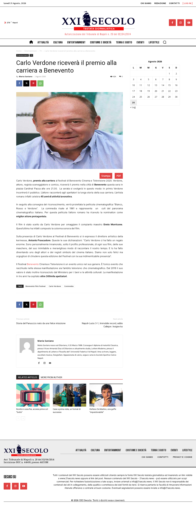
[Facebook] (172, 22)
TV (41, 51)
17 (133, 91)
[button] (164, 42)
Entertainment (30, 51)
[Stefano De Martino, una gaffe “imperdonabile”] (106, 395)
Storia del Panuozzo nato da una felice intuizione (41, 323)
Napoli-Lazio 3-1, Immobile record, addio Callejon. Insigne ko (102, 325)
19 (148, 91)
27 (156, 96)
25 (140, 96)
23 (176, 91)
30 (176, 96)
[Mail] (51, 363)
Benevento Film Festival (35, 286)
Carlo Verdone (55, 286)
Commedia (69, 286)
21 (163, 91)
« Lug (133, 107)
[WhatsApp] (40, 83)
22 (169, 91)
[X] (26, 83)
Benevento (33, 264)
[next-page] (23, 418)
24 (133, 96)
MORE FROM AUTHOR (51, 377)
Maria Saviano (25, 76)
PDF (119, 175)
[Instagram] (180, 22)
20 (156, 91)
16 (176, 85)
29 (169, 96)
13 (156, 85)
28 (163, 96)
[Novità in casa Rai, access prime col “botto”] (33, 395)
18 (140, 91)
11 (140, 85)
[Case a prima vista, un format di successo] (69, 395)
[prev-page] (18, 418)
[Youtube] (189, 22)
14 (163, 85)
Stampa (105, 175)
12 (148, 85)
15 (169, 85)
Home (19, 51)
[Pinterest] (33, 83)
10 (133, 85)
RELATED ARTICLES (27, 377)
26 (148, 96)
